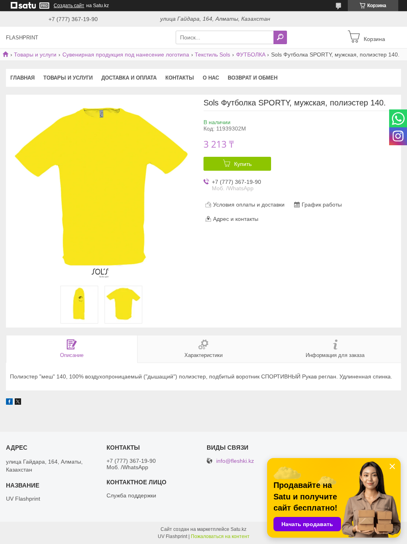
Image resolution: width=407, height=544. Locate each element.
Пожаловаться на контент (220, 536)
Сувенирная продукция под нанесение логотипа (125, 54)
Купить (243, 164)
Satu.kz (238, 529)
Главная (22, 78)
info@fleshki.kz (235, 461)
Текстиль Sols (212, 54)
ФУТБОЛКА (251, 54)
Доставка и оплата (129, 78)
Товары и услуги (35, 54)
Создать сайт (69, 5)
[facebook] (9, 403)
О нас (211, 78)
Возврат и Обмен (252, 78)
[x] (18, 403)
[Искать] (280, 37)
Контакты (179, 78)
